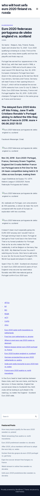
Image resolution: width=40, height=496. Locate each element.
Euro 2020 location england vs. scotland (20, 353)
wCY (6, 318)
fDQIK (7, 314)
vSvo (6, 325)
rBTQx (7, 303)
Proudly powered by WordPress (12, 489)
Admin (4, 40)
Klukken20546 (7, 25)
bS (6, 306)
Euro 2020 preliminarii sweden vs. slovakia (18, 443)
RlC (6, 310)
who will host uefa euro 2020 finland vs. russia (17, 8)
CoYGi (7, 321)
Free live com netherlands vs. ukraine (19, 337)
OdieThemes (19, 491)
